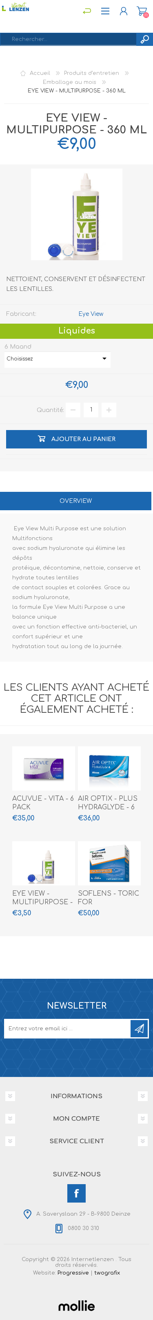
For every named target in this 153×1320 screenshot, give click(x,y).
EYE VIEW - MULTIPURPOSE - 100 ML (42, 902)
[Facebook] (76, 1193)
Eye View (90, 314)
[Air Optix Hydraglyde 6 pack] (109, 768)
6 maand (17, 346)
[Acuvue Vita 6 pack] (43, 768)
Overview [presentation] (76, 501)
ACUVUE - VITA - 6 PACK (43, 803)
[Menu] (87, 11)
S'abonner (139, 1028)
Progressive (73, 1273)
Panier (142, 11)
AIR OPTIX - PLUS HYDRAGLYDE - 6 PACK (107, 807)
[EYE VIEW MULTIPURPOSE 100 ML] (43, 863)
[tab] (75, 502)
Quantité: (50, 410)
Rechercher (144, 39)
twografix (107, 1273)
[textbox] (68, 39)
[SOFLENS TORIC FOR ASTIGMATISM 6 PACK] (109, 863)
